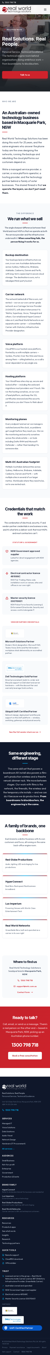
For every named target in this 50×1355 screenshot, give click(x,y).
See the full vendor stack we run (23, 732)
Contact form (23, 992)
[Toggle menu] (45, 9)
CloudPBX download (14, 1259)
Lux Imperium (8, 1196)
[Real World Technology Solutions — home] (16, 9)
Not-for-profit (8, 1164)
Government (7, 1172)
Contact (16, 1352)
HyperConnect (8, 1189)
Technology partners (11, 1243)
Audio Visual (7, 1135)
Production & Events (10, 1177)
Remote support (12, 1255)
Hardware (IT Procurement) (13, 1143)
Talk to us (25, 74)
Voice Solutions (8, 1127)
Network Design (9, 1139)
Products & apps (9, 1227)
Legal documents (33, 1347)
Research (6, 1239)
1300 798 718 (10, 2)
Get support (6, 1352)
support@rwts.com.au (27, 986)
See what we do (9, 1231)
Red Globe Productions (12, 1202)
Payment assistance (17, 1347)
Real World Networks (11, 1209)
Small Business (8, 1160)
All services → (8, 1149)
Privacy (4, 1347)
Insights (5, 1235)
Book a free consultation (25, 1055)
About (44, 1347)
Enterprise (6, 1168)
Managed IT (7, 1123)
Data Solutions (8, 1131)
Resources (6, 1223)
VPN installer (10, 1263)
